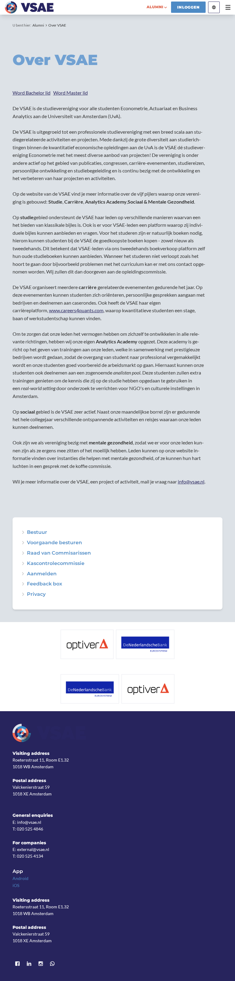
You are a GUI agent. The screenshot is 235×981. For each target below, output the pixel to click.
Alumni (38, 25)
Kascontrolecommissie (55, 563)
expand (23, 542)
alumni (155, 7)
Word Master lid (70, 93)
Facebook (17, 963)
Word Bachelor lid (31, 93)
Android (20, 878)
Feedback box (44, 584)
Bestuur (37, 532)
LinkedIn (29, 963)
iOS (16, 885)
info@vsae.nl (191, 481)
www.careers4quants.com (76, 310)
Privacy (36, 594)
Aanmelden (42, 574)
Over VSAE (57, 25)
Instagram (41, 963)
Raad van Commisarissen (59, 553)
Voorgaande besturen (54, 542)
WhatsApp (52, 963)
